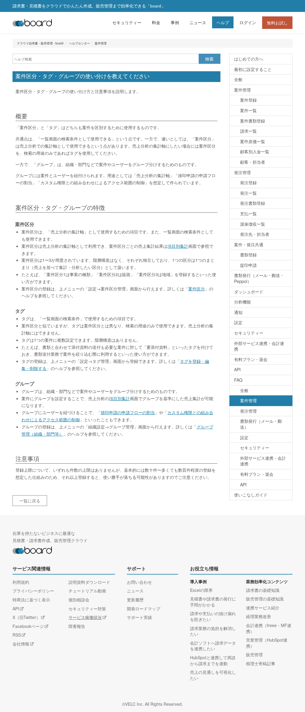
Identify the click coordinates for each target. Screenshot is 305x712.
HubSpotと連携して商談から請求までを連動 (213, 660)
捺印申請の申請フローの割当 (128, 412)
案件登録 (248, 100)
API (237, 369)
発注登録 (248, 182)
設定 (238, 322)
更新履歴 (135, 600)
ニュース (197, 22)
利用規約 (21, 582)
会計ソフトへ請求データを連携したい (213, 646)
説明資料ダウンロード (89, 582)
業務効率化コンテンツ (267, 581)
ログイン (247, 22)
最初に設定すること (253, 69)
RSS (17, 635)
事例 (175, 22)
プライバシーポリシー (33, 591)
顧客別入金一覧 (254, 151)
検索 (209, 59)
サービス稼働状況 (85, 617)
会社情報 (21, 644)
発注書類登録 (252, 203)
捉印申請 (248, 265)
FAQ (238, 380)
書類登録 (248, 255)
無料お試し (277, 23)
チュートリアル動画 (87, 591)
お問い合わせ (139, 582)
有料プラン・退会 (250, 359)
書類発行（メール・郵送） (261, 424)
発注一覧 (248, 193)
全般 (238, 79)
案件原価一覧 (252, 141)
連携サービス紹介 (262, 608)
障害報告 (77, 626)
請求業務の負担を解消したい (213, 631)
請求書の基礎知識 (262, 590)
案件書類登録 (252, 121)
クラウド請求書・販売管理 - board (40, 43)
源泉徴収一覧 (252, 224)
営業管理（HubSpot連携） (266, 643)
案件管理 (101, 43)
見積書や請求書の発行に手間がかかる (213, 602)
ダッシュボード (248, 292)
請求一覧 (248, 131)
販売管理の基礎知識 (265, 599)
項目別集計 (177, 246)
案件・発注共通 (248, 244)
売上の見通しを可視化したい (213, 675)
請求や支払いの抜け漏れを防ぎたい (213, 616)
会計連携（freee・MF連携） (268, 628)
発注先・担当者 (254, 234)
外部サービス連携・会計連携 (259, 346)
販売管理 (254, 654)
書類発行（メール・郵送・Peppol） (259, 278)
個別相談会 (79, 600)
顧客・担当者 (252, 162)
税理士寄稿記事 (260, 663)
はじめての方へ (248, 59)
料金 (156, 22)
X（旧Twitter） (26, 617)
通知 (238, 312)
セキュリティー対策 (87, 609)
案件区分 (196, 289)
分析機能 (242, 302)
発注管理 (242, 172)
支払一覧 (248, 213)
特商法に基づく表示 (31, 600)
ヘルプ (223, 22)
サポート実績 (139, 617)
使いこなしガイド (250, 495)
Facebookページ (28, 626)
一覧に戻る (29, 501)
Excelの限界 (201, 590)
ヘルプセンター (79, 43)
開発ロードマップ (143, 609)
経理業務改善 (258, 616)
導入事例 (198, 581)
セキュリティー (126, 22)
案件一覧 (248, 110)
